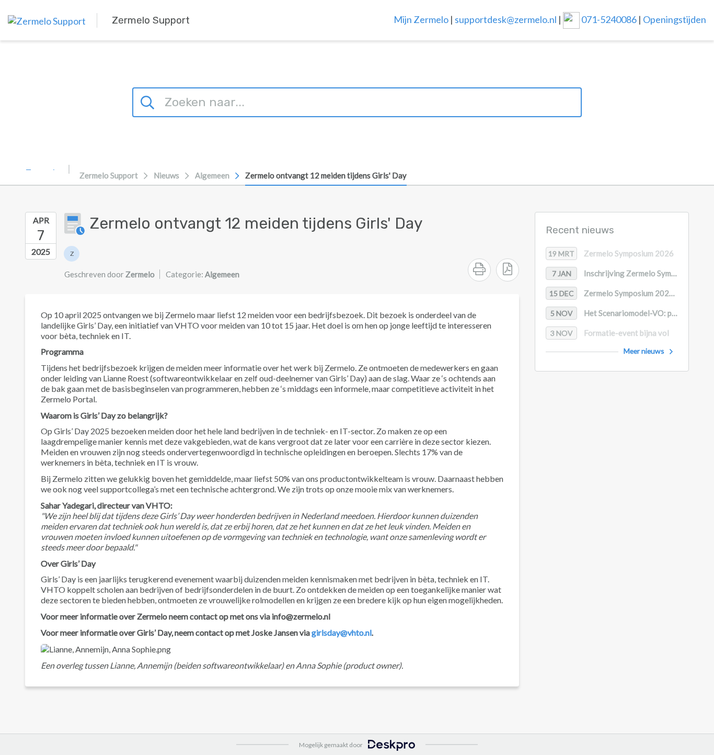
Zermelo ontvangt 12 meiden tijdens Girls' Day (326, 175)
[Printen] (479, 269)
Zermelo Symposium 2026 (611, 253)
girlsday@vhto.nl (342, 632)
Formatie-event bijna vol (610, 333)
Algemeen (212, 175)
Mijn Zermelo (421, 19)
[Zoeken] (149, 101)
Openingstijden (674, 19)
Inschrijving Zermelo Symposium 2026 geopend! (620, 273)
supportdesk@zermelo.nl (506, 19)
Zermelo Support (108, 175)
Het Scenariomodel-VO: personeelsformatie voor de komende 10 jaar (619, 313)
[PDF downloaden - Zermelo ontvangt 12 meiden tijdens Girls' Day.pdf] (507, 269)
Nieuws (166, 175)
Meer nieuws (644, 351)
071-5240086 (609, 19)
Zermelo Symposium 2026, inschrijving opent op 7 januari (618, 293)
